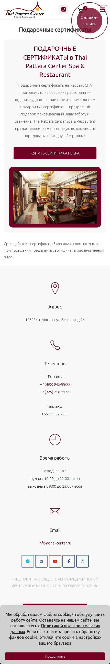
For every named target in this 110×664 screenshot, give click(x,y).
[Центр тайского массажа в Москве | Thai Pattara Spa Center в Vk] (41, 561)
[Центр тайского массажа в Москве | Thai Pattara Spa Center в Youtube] (55, 561)
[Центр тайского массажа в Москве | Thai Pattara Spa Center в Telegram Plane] (27, 561)
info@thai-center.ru (55, 543)
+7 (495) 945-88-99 (55, 384)
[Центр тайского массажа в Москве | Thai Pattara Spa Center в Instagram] (82, 561)
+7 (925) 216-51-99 (55, 392)
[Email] (55, 507)
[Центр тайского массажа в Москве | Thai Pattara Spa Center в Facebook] (68, 561)
